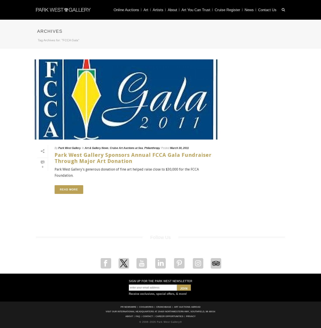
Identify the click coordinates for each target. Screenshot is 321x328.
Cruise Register (227, 10)
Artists (158, 10)
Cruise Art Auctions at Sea (126, 148)
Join (184, 288)
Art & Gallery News (97, 148)
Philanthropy (152, 148)
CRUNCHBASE (163, 307)
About (172, 10)
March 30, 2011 (179, 148)
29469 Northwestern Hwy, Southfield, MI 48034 (186, 311)
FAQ (138, 316)
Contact (148, 316)
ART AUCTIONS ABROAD (187, 307)
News (249, 10)
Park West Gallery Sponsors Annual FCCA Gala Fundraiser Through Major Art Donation (133, 158)
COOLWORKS (146, 307)
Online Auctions (126, 10)
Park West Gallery (69, 148)
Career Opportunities (169, 316)
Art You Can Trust (195, 10)
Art (145, 10)
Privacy (191, 316)
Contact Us (267, 10)
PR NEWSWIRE (128, 307)
